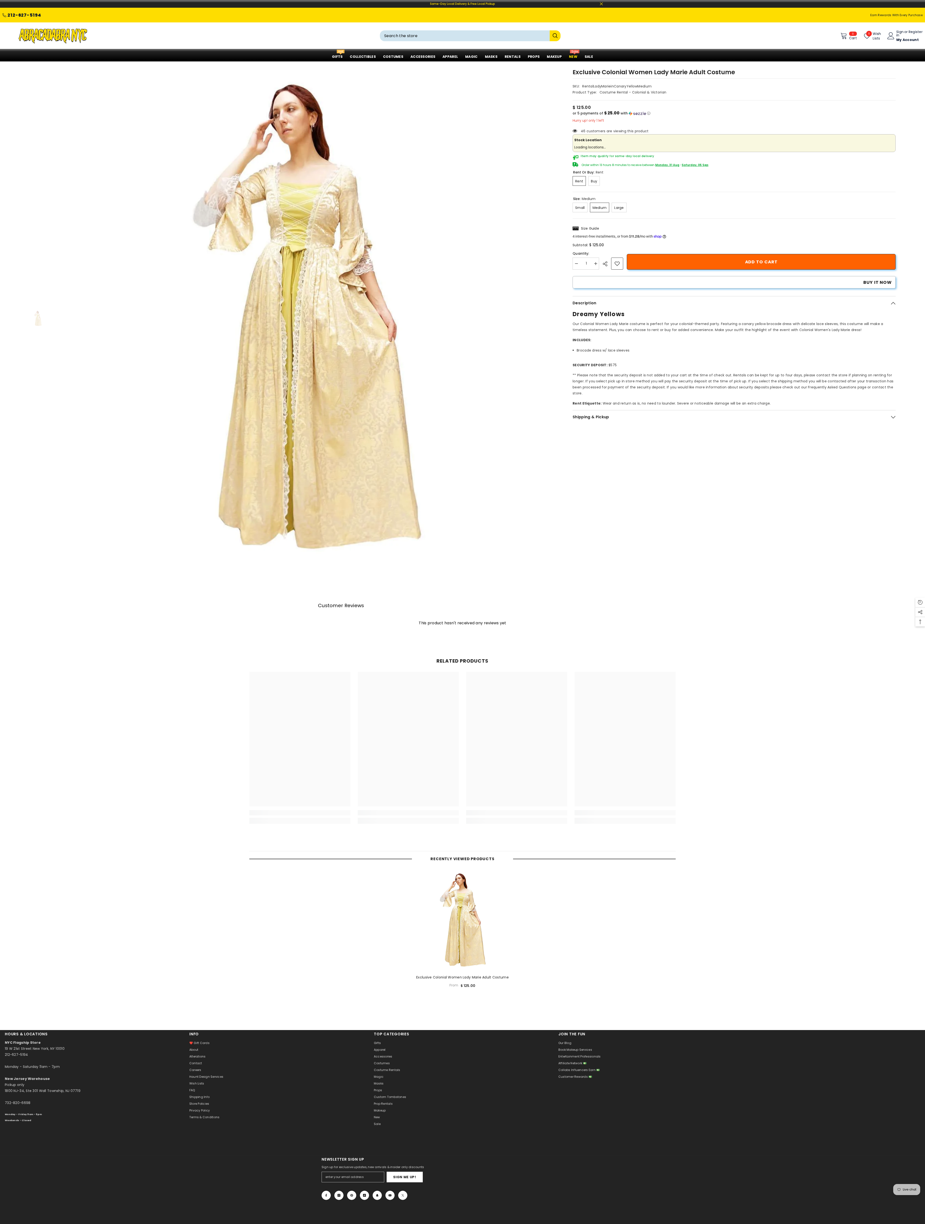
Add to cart (761, 262)
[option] (305, 318)
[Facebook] (326, 1195)
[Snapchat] (377, 1195)
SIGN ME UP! (404, 1177)
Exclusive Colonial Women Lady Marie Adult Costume (462, 977)
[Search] (470, 35)
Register (916, 32)
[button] (734, 113)
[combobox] (465, 35)
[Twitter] (402, 1195)
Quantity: (581, 253)
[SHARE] (607, 264)
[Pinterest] (351, 1195)
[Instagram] (339, 1195)
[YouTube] (390, 1195)
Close (601, 4)
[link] (617, 264)
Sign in (900, 33)
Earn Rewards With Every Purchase (896, 15)
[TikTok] (364, 1195)
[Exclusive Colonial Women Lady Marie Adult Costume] (462, 920)
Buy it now (877, 282)
